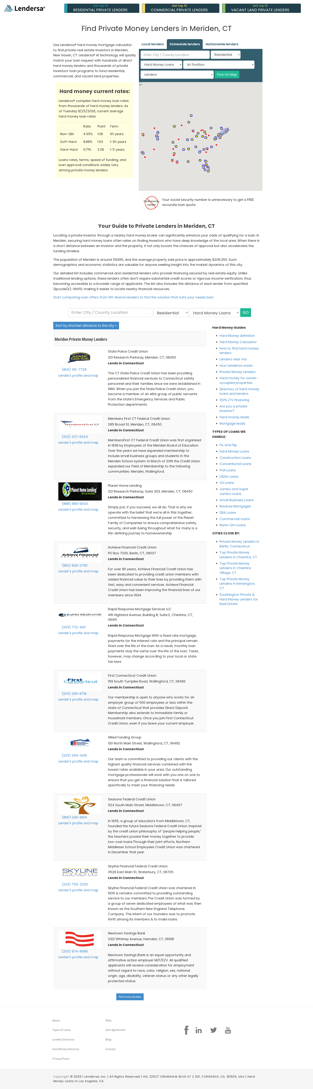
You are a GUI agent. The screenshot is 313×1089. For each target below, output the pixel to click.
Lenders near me (233, 359)
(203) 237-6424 (74, 436)
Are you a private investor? (233, 408)
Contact (110, 1049)
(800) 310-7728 (73, 369)
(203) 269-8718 (73, 693)
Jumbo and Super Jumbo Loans (234, 491)
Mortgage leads (232, 423)
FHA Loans (228, 470)
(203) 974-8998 (74, 951)
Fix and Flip (228, 445)
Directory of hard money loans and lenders (239, 391)
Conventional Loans (235, 464)
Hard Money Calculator (238, 342)
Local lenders (153, 44)
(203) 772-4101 (73, 627)
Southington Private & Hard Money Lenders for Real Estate (239, 599)
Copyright (61, 1077)
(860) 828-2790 (74, 565)
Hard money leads (234, 417)
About (56, 1020)
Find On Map (227, 74)
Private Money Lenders (238, 372)
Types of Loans (61, 1030)
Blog (108, 1039)
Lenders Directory (63, 1039)
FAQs (108, 1020)
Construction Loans (235, 457)
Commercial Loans (235, 519)
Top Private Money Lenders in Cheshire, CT (238, 554)
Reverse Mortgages (235, 506)
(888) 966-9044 (74, 503)
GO (246, 312)
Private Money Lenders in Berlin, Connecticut (239, 543)
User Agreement (115, 1030)
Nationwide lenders (222, 44)
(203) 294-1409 (74, 755)
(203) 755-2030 (74, 884)
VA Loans (227, 482)
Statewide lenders (185, 44)
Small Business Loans (237, 500)
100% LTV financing (234, 400)
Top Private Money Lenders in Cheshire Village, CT (235, 568)
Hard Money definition (237, 335)
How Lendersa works (236, 365)
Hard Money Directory (65, 1049)
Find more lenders (130, 997)
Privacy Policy (60, 1058)
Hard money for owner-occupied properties (239, 380)
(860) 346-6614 (74, 817)
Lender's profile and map (78, 375)
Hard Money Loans (234, 451)
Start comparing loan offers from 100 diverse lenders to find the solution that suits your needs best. (133, 297)
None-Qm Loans (233, 525)
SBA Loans (228, 512)
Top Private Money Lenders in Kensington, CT (237, 583)
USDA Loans (229, 476)
